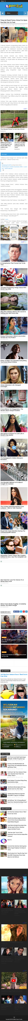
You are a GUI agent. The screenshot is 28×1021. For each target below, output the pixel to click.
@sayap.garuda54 (6, 165)
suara (6, 219)
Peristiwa (4, 652)
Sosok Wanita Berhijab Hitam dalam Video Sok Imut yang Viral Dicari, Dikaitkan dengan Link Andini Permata (17, 827)
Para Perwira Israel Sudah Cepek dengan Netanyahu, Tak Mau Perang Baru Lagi (17, 758)
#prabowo (17, 166)
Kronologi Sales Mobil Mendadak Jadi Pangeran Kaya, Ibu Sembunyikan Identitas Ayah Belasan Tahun (17, 765)
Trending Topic (21, 25)
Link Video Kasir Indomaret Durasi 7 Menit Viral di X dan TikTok (14, 675)
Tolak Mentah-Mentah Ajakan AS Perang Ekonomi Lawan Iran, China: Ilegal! (17, 788)
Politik (15, 25)
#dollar (12, 166)
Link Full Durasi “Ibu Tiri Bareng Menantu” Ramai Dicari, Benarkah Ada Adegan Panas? (17, 801)
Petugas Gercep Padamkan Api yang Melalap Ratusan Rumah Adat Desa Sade (14, 655)
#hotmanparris (6, 166)
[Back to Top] (14, 1017)
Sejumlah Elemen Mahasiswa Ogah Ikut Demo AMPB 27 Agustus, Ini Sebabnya (16, 794)
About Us (10, 839)
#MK (21, 166)
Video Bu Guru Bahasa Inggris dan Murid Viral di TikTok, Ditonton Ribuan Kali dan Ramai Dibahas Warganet (17, 820)
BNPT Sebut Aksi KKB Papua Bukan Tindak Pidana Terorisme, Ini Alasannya (14, 640)
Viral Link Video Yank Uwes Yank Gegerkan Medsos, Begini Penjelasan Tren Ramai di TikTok (17, 847)
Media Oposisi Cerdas (18, 1019)
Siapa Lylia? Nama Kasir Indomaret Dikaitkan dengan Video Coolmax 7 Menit (13, 626)
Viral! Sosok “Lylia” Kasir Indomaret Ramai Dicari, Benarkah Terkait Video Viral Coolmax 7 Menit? (17, 773)
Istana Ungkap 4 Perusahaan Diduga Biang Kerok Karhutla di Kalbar (17, 781)
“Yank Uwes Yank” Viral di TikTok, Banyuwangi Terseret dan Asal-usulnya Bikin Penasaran (17, 834)
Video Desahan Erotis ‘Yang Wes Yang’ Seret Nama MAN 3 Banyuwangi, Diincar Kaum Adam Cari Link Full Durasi (17, 855)
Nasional (4, 622)
